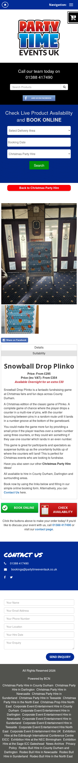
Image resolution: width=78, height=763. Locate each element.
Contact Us (11, 492)
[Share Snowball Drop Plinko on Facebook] (39, 340)
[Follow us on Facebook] (39, 97)
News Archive (55, 743)
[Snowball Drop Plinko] (39, 254)
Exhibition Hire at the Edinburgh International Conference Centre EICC (39, 735)
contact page (44, 529)
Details (39, 347)
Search (39, 165)
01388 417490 (39, 77)
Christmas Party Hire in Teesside (40, 698)
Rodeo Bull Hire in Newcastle (38, 752)
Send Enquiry (60, 657)
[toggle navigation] (71, 5)
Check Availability (63, 510)
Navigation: (57, 5)
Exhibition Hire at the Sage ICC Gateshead (39, 741)
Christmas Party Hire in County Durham (28, 685)
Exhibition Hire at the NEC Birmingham (36, 739)
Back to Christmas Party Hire (39, 188)
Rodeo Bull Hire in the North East (51, 756)
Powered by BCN (39, 679)
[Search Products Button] (64, 87)
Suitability (39, 353)
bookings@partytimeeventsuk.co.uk (34, 569)
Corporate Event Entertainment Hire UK (35, 731)
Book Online (24, 508)
